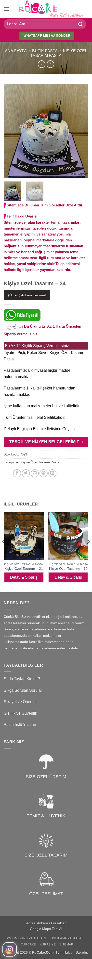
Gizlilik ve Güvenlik (20, 713)
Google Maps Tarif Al (46, 929)
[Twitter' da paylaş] (26, 473)
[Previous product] (50, 64)
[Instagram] (9, 949)
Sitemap (66, 944)
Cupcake (28, 944)
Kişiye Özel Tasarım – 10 (68, 569)
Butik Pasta (45, 51)
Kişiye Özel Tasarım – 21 (23, 569)
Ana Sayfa (16, 51)
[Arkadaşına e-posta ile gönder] (35, 473)
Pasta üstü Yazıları (20, 725)
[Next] (80, 130)
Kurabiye (48, 944)
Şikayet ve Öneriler (20, 702)
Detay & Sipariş (23, 577)
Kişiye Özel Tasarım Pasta (40, 462)
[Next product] (41, 64)
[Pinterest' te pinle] (43, 473)
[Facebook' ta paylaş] (17, 473)
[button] (7, 9)
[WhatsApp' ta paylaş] (8, 473)
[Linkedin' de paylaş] (52, 473)
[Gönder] (81, 24)
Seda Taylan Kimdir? (22, 679)
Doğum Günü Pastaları (26, 938)
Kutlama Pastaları (68, 938)
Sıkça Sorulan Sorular (23, 690)
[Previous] (11, 130)
